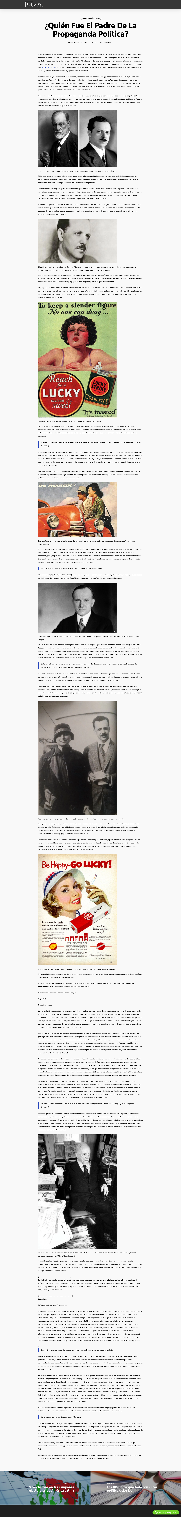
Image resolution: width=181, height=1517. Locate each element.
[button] (166, 1512)
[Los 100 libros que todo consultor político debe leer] (135, 1488)
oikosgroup (74, 42)
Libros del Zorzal (48, 67)
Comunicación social (91, 18)
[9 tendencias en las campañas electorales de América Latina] (45, 1488)
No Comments (105, 42)
